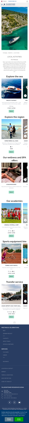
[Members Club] (27, 1)
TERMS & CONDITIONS (7, 375)
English (4, 1)
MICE (4, 330)
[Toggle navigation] (2, 4)
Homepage (5, 52)
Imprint (3, 371)
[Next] (25, 95)
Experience (10, 52)
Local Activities (16, 52)
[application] (14, 416)
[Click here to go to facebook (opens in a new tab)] (9, 402)
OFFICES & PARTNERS (8, 344)
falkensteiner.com (12, 1)
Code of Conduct (6, 381)
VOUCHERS (6, 352)
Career (5, 355)
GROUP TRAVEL (7, 341)
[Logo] (14, 5)
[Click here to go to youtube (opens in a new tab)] (19, 402)
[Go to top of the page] (14, 323)
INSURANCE (6, 361)
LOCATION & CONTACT (7, 368)
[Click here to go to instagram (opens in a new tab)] (14, 402)
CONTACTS (5, 338)
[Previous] (3, 95)
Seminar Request (7, 333)
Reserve (11, 111)
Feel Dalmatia (14, 59)
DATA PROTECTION (6, 378)
